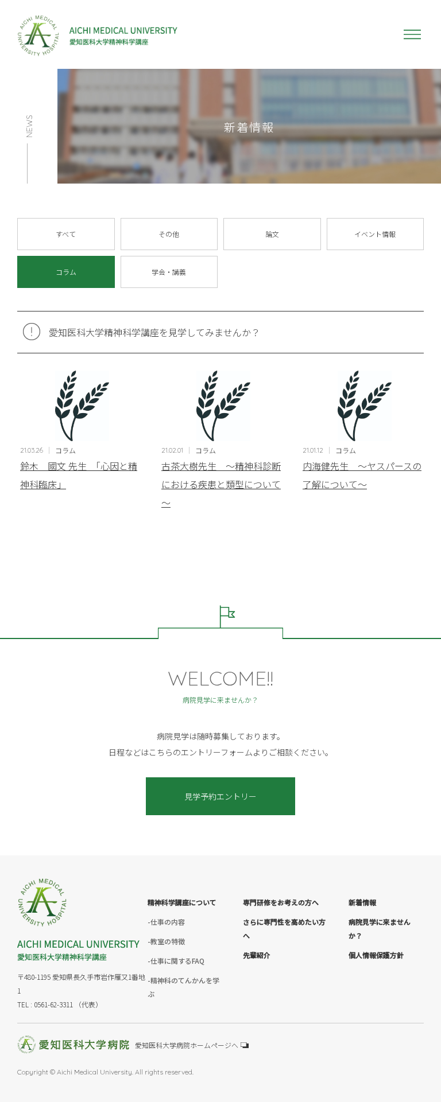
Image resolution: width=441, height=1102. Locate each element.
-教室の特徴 (166, 941)
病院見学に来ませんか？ (380, 928)
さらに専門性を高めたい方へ (284, 928)
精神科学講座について (182, 902)
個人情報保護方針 (376, 955)
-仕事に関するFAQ (176, 960)
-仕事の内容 (166, 921)
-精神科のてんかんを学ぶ (183, 987)
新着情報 (362, 902)
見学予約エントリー (220, 796)
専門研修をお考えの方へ (281, 902)
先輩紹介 (256, 955)
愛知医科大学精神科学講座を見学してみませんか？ (154, 332)
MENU (412, 34)
